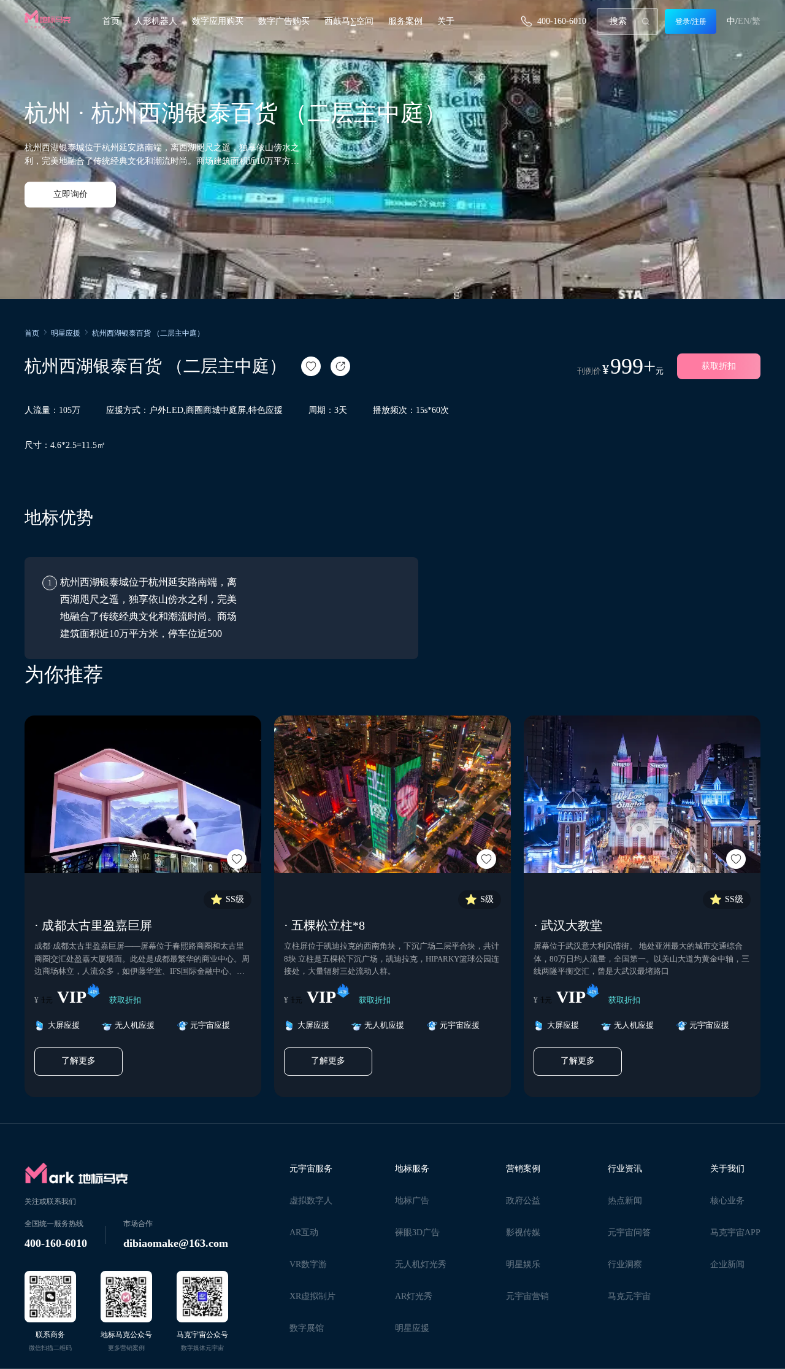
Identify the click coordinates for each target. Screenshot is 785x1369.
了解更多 (78, 1060)
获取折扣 (719, 366)
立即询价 (70, 194)
